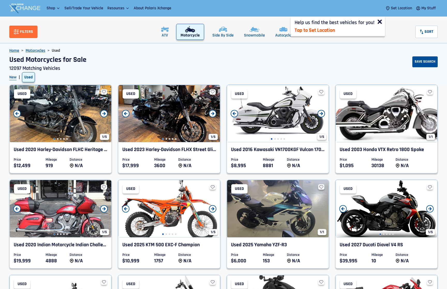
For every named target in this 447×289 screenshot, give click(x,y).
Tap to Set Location (315, 30)
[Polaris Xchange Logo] (24, 8)
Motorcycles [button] (35, 50)
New (13, 77)
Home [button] (14, 50)
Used (28, 77)
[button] (53, 8)
